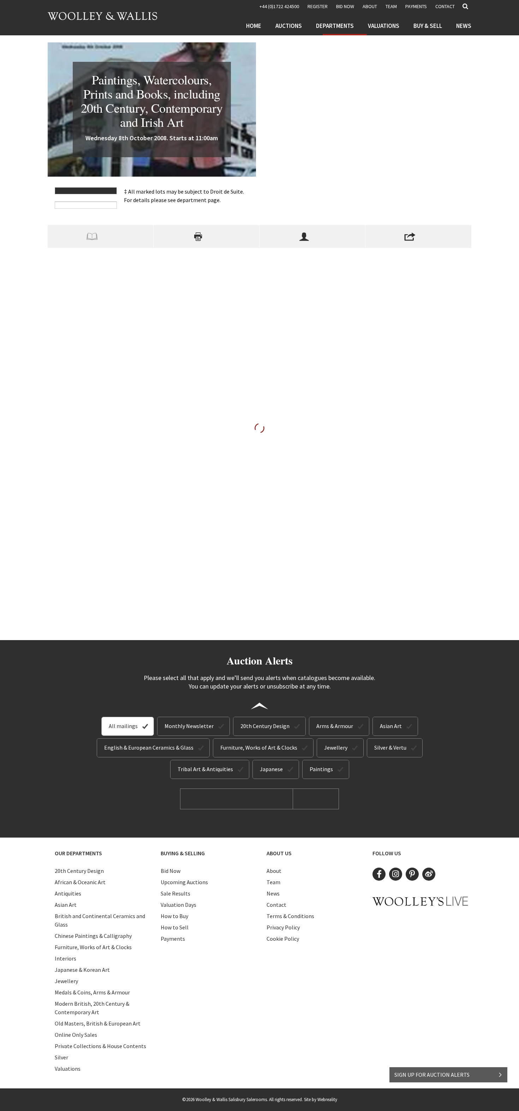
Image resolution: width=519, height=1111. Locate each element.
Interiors (65, 958)
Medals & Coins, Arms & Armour (92, 992)
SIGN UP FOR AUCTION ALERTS (432, 1074)
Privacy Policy (283, 927)
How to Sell (175, 927)
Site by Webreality (320, 1100)
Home (253, 26)
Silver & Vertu (390, 747)
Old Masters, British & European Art (98, 1023)
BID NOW (345, 6)
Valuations (383, 26)
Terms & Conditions (290, 916)
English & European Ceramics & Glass (148, 747)
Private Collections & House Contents (100, 1046)
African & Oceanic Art (80, 882)
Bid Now (170, 870)
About (370, 6)
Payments (416, 6)
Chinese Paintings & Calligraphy (93, 935)
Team (391, 6)
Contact (445, 6)
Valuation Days (178, 904)
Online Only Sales (76, 1034)
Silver (61, 1057)
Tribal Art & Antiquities (205, 769)
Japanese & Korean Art (82, 969)
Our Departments (78, 853)
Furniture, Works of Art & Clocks (258, 747)
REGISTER (318, 6)
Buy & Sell (427, 26)
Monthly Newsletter (189, 725)
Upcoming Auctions (184, 882)
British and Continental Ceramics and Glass (100, 920)
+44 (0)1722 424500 (279, 6)
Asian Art (391, 725)
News (463, 26)
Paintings (321, 769)
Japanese (271, 769)
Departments (335, 26)
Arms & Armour (334, 725)
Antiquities (68, 893)
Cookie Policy (283, 938)
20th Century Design (265, 725)
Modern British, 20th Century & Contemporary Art (92, 1008)
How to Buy (174, 916)
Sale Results (175, 893)
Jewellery (335, 747)
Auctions (288, 26)
